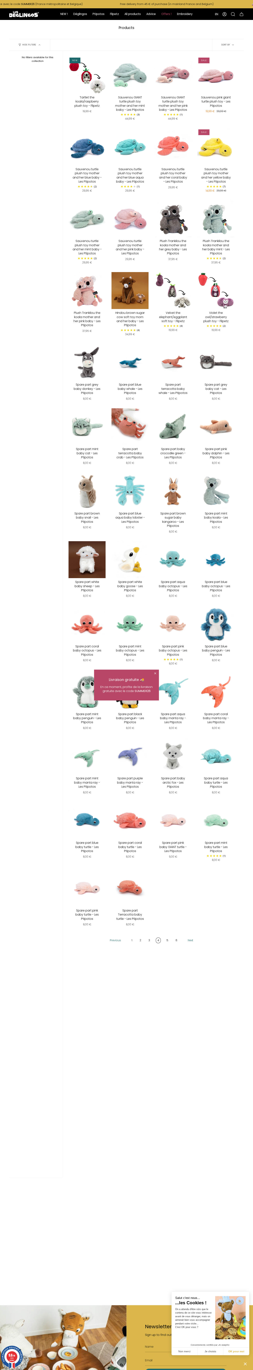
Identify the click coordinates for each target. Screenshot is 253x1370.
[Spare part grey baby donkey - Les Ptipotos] (87, 362)
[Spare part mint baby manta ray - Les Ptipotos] (87, 756)
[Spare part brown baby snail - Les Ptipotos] (87, 491)
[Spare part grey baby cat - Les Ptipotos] (215, 362)
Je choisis (210, 1351)
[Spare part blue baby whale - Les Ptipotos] (130, 362)
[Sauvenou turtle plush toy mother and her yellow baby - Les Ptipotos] (215, 146)
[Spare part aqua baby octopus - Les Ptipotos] (173, 559)
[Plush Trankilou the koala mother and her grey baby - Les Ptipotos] (173, 218)
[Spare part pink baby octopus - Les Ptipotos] (173, 624)
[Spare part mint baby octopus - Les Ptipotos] (130, 624)
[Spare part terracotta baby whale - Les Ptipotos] (173, 362)
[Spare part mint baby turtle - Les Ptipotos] (215, 820)
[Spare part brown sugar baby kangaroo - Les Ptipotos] (173, 491)
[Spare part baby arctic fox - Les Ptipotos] (173, 756)
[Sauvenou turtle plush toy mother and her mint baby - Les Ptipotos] (87, 218)
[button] (245, 1363)
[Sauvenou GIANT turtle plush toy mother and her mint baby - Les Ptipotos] (130, 75)
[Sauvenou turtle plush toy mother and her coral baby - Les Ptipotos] (173, 146)
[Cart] (241, 14)
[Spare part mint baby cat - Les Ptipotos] (87, 426)
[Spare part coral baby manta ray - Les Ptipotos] (215, 691)
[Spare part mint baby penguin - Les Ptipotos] (87, 691)
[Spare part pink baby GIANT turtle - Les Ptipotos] (173, 820)
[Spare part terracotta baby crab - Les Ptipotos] (130, 426)
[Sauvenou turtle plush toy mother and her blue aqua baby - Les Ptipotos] (130, 146)
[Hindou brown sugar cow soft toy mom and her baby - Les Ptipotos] (130, 290)
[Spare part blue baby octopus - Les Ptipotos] (215, 559)
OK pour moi (236, 1351)
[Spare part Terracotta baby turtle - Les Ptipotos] (130, 888)
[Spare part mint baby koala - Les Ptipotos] (215, 491)
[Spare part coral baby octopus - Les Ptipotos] (87, 624)
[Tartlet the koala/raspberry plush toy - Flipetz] (87, 75)
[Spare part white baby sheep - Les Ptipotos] (87, 559)
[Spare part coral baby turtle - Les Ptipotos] (130, 820)
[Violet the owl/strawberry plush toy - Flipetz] (215, 290)
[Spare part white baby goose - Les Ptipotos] (130, 559)
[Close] (155, 673)
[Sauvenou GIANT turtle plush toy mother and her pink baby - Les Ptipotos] (173, 75)
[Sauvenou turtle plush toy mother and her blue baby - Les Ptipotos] (87, 146)
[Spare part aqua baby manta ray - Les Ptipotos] (173, 691)
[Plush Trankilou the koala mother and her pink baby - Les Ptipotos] (87, 290)
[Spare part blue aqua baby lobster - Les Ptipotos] (130, 491)
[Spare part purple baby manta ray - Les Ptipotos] (130, 756)
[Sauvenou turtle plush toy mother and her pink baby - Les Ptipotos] (130, 218)
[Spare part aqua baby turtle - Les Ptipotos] (215, 756)
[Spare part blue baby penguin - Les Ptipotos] (215, 624)
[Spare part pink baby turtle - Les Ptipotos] (87, 888)
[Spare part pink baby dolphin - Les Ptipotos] (215, 426)
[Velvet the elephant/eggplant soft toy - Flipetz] (173, 290)
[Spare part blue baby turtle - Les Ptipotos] (87, 820)
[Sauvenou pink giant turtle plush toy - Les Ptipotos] (215, 75)
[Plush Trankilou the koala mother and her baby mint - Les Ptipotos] (215, 218)
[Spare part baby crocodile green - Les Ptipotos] (173, 426)
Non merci (184, 1351)
